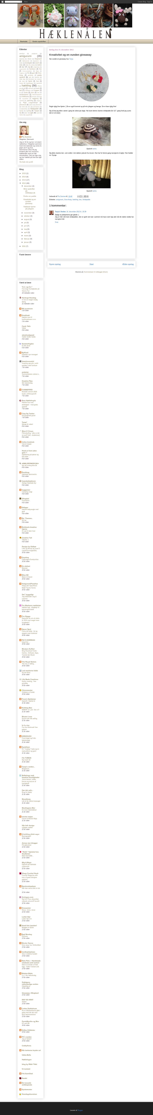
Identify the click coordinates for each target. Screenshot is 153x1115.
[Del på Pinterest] (87, 196)
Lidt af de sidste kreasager (31, 801)
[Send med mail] (78, 196)
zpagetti (27, 115)
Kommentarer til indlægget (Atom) (96, 272)
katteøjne (28, 90)
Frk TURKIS (26, 758)
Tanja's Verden (60, 212)
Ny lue (24, 520)
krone (26, 92)
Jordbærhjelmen (28, 952)
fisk (40, 69)
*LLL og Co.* (27, 287)
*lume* (24, 422)
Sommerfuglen (28, 344)
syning (28, 111)
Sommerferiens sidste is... (31, 374)
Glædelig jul (26, 986)
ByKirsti (25, 353)
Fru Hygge (26, 616)
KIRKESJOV (26, 736)
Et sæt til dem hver (28, 531)
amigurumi (59, 199)
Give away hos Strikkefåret (31, 945)
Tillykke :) (25, 540)
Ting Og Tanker (28, 414)
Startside (23, 41)
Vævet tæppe (26, 444)
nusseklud (25, 98)
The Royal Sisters (29, 662)
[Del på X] (83, 196)
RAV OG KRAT (27, 1000)
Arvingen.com (27, 897)
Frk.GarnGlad (27, 1074)
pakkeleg (30, 100)
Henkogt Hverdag (29, 298)
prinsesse (22, 105)
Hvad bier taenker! (29, 925)
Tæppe (36, 111)
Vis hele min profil (26, 162)
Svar (56, 222)
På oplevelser (26, 845)
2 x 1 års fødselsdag (29, 975)
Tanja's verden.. (28, 767)
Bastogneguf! (26, 836)
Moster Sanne (27, 943)
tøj (20, 113)
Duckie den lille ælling (29, 718)
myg (40, 96)
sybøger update (27, 827)
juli (25, 223)
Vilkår (24, 328)
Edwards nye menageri (30, 354)
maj (25, 229)
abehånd (21, 53)
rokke (23, 106)
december (28, 186)
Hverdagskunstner (29, 1094)
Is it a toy (25, 725)
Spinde (21, 111)
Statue (24, 1002)
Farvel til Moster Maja (29, 819)
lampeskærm (23, 94)
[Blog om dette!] (80, 196)
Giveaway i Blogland (30, 993)
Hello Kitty (22, 79)
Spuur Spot (26, 629)
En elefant (26, 566)
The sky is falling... (28, 664)
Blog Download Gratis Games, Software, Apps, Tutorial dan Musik (30, 653)
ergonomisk (22, 69)
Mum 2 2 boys (27, 431)
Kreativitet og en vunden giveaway (30, 201)
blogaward (38, 59)
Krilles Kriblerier (28, 1030)
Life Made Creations (30, 679)
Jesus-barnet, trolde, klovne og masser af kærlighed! (29, 781)
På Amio (25, 936)
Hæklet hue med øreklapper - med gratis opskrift (30, 405)
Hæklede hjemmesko (29, 474)
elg (29, 67)
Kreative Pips (27, 381)
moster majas (27, 817)
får (28, 73)
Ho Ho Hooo (26, 672)
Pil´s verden (27, 1037)
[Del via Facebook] (85, 196)
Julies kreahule (28, 442)
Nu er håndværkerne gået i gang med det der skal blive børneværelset (31, 1013)
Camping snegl (27, 492)
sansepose (36, 106)
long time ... (26, 642)
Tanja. (71, 59)
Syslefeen (26, 747)
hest (23, 81)
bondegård (28, 63)
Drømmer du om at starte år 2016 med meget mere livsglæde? (30, 620)
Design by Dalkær (29, 547)
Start (91, 264)
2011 (24, 246)
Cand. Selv (26, 326)
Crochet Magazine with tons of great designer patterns (30, 877)
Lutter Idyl (26, 917)
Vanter (21, 115)
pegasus (39, 100)
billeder (29, 59)
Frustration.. (26, 500)
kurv (32, 92)
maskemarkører (37, 94)
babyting (21, 59)
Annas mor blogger (30, 843)
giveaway (30, 75)
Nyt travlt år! (26, 760)
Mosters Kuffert (28, 649)
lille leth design (28, 825)
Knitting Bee (27, 708)
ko (20, 92)
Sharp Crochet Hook (30, 873)
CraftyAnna (26, 1046)
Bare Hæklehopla (29, 401)
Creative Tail (27, 538)
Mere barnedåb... (28, 856)
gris (30, 77)
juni (25, 226)
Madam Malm (27, 973)
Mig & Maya (26, 862)
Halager (25, 507)
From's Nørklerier (29, 699)
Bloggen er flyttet (28, 927)
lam (80, 199)
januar (26, 242)
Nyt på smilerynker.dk (29, 465)
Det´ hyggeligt (27, 595)
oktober (27, 216)
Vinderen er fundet (28, 692)
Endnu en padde (30, 196)
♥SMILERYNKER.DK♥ (30, 463)
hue (37, 81)
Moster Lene (27, 717)
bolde (20, 63)
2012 (24, 183)
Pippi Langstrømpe (30, 103)
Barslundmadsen (29, 886)
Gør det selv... (27, 790)
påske (31, 104)
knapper (36, 90)
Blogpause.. (26, 769)
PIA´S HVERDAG (28, 640)
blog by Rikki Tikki (29, 1064)
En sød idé (25, 1023)
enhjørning (36, 67)
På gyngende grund (28, 415)
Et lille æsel (26, 346)
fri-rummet (26, 1069)
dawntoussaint (28, 361)
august (27, 219)
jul (24, 88)
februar (27, 239)
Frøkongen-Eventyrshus (30, 559)
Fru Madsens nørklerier (31, 605)
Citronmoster (27, 690)
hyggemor (26, 490)
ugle (31, 113)
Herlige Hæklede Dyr (29, 483)
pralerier (25, 372)
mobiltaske (25, 96)
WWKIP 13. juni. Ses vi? (30, 710)
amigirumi (34, 53)
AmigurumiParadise (30, 584)
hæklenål (39, 83)
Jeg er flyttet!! (27, 1039)
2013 (24, 180)
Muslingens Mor (28, 808)
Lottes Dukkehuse (29, 1008)
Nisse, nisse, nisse (28, 910)
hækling (75, 199)
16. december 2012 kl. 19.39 (76, 212)
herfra (94, 149)
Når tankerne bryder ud (31, 1050)
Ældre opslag (128, 264)
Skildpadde (86, 199)
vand (38, 113)
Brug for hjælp (27, 792)
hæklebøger (29, 83)
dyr (23, 67)
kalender (30, 88)
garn (33, 73)
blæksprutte (25, 61)
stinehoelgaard (28, 335)
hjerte (30, 81)
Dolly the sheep (30, 65)
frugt (37, 71)
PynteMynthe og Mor (30, 1021)
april (26, 232)
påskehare (38, 104)
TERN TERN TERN (28, 337)
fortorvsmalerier (27, 71)
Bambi (24, 1078)
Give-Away (68, 199)
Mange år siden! (27, 424)
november (28, 213)
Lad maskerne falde (30, 671)
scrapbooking (23, 108)
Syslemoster (27, 1089)
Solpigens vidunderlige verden (30, 983)
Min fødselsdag (27, 383)
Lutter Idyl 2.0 (26, 919)
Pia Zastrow (26, 137)
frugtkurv (22, 73)
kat (20, 90)
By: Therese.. (27, 518)
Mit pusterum (27, 309)
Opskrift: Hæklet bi (28, 701)
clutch (37, 63)
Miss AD (25, 575)
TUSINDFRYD (27, 390)
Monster (24, 568)
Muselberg (26, 799)
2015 (24, 173)
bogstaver (36, 61)
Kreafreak (26, 315)
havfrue (37, 77)
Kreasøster (26, 908)
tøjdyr (25, 113)
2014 (24, 177)
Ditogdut (25, 499)
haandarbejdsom (29, 481)
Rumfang (25, 472)
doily (21, 65)
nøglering (35, 98)
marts (26, 236)
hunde (21, 83)
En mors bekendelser (29, 810)
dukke (39, 65)
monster (34, 96)
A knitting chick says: (31, 834)
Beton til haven (27, 577)
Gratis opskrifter (39, 41)
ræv (29, 106)
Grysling (25, 557)
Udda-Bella (26, 1055)
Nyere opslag (55, 264)
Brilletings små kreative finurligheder (30, 776)
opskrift (21, 100)
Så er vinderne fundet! (29, 954)
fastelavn (32, 69)
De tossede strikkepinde (27, 1084)
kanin (37, 88)
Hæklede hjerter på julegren (30, 208)
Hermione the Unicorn (35, 79)
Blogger (80, 1110)
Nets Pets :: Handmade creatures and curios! (31, 962)
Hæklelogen (27, 1060)
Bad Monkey (27, 934)
